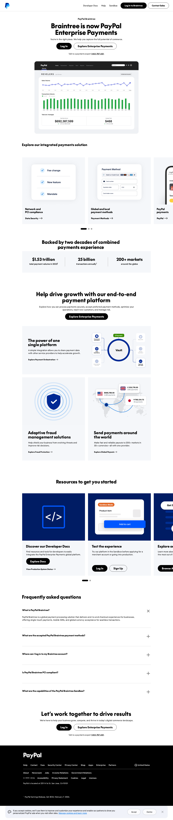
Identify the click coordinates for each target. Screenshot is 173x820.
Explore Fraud (39, 452)
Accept (134, 812)
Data (31, 218)
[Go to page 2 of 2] (90, 580)
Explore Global (104, 452)
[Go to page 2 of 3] (89, 229)
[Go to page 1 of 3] (84, 229)
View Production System (39, 569)
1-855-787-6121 (97, 54)
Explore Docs (38, 561)
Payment (100, 218)
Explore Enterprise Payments (95, 46)
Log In (64, 46)
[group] (53, 190)
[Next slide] (150, 190)
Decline (149, 812)
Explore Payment (41, 359)
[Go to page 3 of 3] (91, 229)
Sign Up (118, 568)
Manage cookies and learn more (73, 813)
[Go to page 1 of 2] (85, 580)
